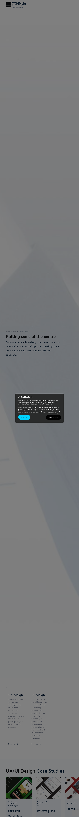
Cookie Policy (53, 413)
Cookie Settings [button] (53, 417)
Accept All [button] (24, 417)
